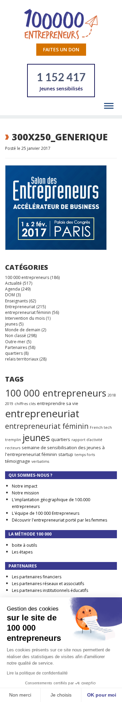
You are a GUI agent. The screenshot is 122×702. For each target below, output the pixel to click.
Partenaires (16, 347)
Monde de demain (22, 330)
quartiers (14, 353)
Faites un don (61, 49)
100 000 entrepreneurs (27, 277)
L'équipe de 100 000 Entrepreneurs (45, 513)
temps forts (85, 454)
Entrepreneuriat (20, 307)
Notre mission (25, 493)
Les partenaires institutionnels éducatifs (50, 590)
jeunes (11, 324)
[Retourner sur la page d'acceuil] (61, 23)
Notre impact (24, 486)
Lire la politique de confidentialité (37, 673)
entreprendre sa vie (57, 403)
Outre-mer (15, 342)
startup (65, 454)
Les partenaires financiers (36, 577)
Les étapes (22, 552)
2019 (9, 403)
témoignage (17, 461)
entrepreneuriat (42, 413)
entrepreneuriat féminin (28, 312)
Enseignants (16, 301)
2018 (112, 395)
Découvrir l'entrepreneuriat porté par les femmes (59, 520)
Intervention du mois (25, 318)
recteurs (12, 447)
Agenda (12, 289)
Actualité (13, 283)
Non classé (15, 335)
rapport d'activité (87, 439)
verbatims (40, 461)
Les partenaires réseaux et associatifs (48, 583)
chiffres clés (25, 403)
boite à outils (24, 545)
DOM (10, 295)
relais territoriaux (21, 359)
